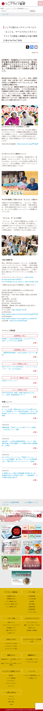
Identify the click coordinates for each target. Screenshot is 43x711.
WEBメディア (11, 622)
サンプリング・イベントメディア (11, 625)
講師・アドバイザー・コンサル (32, 625)
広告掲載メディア (11, 627)
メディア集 (11, 618)
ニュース (7, 8)
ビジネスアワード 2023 (11, 648)
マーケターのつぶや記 (31, 662)
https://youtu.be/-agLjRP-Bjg (27, 144)
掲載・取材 (11, 701)
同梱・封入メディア (11, 630)
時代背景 (32, 601)
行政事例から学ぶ (11, 598)
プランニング (11, 699)
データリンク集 (32, 612)
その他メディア (11, 633)
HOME (2, 8)
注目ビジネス (11, 639)
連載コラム (11, 655)
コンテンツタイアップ (31, 622)
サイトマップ (11, 686)
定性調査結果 (32, 609)
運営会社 (11, 675)
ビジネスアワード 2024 (11, 646)
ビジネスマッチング (32, 618)
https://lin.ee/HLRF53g (17, 321)
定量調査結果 (32, 606)
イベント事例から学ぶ (11, 606)
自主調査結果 (32, 596)
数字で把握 (32, 604)
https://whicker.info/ (18, 310)
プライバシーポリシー (11, 683)
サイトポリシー (11, 680)
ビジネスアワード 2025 (11, 643)
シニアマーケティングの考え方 (32, 640)
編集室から (32, 655)
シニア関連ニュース (31, 502)
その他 (11, 704)
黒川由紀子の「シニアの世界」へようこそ (11, 659)
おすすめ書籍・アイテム (32, 659)
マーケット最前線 (11, 592)
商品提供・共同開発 (32, 630)
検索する (33, 11)
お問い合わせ (11, 692)
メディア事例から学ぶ (11, 601)
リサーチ (11, 696)
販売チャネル (32, 627)
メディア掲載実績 (11, 678)
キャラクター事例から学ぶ (11, 604)
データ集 (32, 592)
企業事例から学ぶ (11, 596)
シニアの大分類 (32, 598)
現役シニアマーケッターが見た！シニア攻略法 (11, 664)
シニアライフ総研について (11, 671)
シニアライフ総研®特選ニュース (19, 8)
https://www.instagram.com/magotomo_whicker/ (18, 318)
